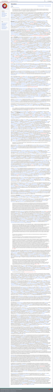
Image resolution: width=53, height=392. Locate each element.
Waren (40, 59)
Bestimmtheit (14, 68)
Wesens (22, 45)
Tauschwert (26, 27)
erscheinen (35, 191)
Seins (44, 165)
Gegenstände (35, 293)
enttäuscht (45, 158)
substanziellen (23, 219)
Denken (17, 28)
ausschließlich (23, 174)
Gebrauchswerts (20, 27)
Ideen (16, 379)
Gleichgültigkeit (31, 47)
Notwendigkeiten (16, 33)
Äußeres (22, 15)
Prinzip (48, 339)
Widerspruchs (13, 14)
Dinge (20, 279)
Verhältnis (18, 51)
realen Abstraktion (32, 180)
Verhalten (32, 54)
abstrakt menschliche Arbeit (15, 86)
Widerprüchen (31, 76)
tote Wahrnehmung (37, 96)
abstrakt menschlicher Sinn (23, 86)
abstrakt (39, 52)
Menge (12, 148)
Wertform (32, 17)
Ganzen (49, 46)
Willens (34, 270)
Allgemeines (23, 71)
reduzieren (15, 168)
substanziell (27, 184)
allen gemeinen (13, 18)
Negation (16, 127)
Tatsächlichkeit (47, 96)
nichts (42, 88)
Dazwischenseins (40, 43)
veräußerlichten (33, 67)
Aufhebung (37, 151)
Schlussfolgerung (20, 58)
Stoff (38, 277)
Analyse (39, 114)
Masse (37, 53)
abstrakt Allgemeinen (22, 185)
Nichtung (21, 26)
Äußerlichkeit (40, 45)
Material (45, 14)
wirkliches (26, 18)
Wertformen (35, 61)
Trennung (12, 52)
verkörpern (38, 33)
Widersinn (25, 73)
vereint (32, 14)
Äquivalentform (18, 59)
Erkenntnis (31, 104)
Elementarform (39, 48)
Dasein (30, 27)
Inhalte (47, 32)
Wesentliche (30, 182)
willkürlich (40, 276)
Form (40, 15)
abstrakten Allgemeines (44, 314)
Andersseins (44, 15)
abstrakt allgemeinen (46, 58)
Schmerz (26, 104)
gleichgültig (12, 283)
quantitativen (23, 126)
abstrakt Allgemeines (23, 68)
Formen (33, 116)
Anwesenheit (14, 85)
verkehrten (40, 323)
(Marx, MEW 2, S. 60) (31, 109)
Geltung (41, 44)
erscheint (28, 22)
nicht (42, 183)
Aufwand (22, 156)
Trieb (18, 16)
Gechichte (30, 115)
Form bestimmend (38, 268)
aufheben (12, 332)
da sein (17, 95)
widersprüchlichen (39, 20)
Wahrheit (34, 25)
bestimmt (44, 51)
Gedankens (33, 30)
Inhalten (16, 40)
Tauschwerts (44, 200)
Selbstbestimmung (31, 343)
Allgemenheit (28, 30)
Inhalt (26, 21)
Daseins (17, 23)
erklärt (41, 113)
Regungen (19, 32)
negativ (27, 320)
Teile (45, 46)
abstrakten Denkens (44, 133)
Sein (24, 120)
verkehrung (34, 26)
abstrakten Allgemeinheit (21, 105)
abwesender (25, 42)
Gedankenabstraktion (35, 28)
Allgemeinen (23, 60)
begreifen (33, 115)
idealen (41, 178)
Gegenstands (44, 114)
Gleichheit (25, 309)
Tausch (14, 318)
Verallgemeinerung (26, 55)
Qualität (16, 53)
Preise (39, 61)
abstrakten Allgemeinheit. (34, 88)
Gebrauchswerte (16, 62)
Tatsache (39, 83)
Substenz (35, 21)
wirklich (36, 52)
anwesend (38, 285)
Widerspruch (12, 16)
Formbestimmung (26, 24)
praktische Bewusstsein (23, 344)
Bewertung (23, 376)
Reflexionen (41, 309)
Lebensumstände (13, 95)
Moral (17, 313)
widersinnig (43, 128)
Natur (40, 153)
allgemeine (27, 105)
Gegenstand (21, 179)
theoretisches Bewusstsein (34, 325)
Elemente (20, 47)
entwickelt (23, 265)
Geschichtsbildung (39, 349)
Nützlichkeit (12, 270)
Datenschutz (2, 390)
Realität (22, 288)
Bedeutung (38, 18)
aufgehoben (22, 166)
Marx (50, 182)
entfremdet (21, 221)
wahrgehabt (43, 179)
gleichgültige (12, 60)
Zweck (21, 276)
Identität (21, 14)
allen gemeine (31, 21)
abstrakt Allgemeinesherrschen (32, 150)
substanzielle (14, 20)
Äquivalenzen (17, 61)
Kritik (14, 112)
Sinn (43, 72)
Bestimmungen (30, 59)
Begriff (23, 64)
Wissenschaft (22, 114)
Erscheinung (32, 158)
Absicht (27, 94)
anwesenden (29, 82)
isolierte (17, 100)
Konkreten (24, 384)
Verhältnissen (44, 20)
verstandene (34, 112)
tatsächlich (14, 125)
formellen (12, 15)
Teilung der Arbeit (39, 99)
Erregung (35, 33)
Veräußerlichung (27, 64)
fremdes (24, 83)
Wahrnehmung (37, 135)
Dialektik (26, 78)
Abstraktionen (17, 7)
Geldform (44, 60)
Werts (33, 27)
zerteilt (15, 99)
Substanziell (38, 152)
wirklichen (26, 45)
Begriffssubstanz (34, 85)
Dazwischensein (19, 73)
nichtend (25, 330)
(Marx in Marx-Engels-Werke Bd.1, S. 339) (30, 271)
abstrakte (29, 54)
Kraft (43, 34)
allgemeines (21, 88)
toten (25, 96)
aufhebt (25, 16)
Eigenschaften (21, 132)
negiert (44, 25)
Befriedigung (46, 265)
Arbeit (15, 156)
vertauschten (42, 116)
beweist (13, 116)
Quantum (43, 147)
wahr (43, 117)
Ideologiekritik (46, 30)
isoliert (41, 46)
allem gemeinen (34, 65)
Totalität (47, 47)
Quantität (14, 43)
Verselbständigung (46, 18)
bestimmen (20, 62)
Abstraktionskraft (21, 17)
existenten (31, 83)
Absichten (18, 65)
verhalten (40, 196)
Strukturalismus (13, 117)
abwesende (33, 57)
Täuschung (21, 18)
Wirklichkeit (22, 16)
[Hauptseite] (5, 6)
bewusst (22, 325)
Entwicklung (12, 185)
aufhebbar (27, 111)
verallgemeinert (15, 48)
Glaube (16, 361)
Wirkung (17, 20)
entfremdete (31, 384)
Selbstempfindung (13, 74)
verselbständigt (26, 48)
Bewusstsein (43, 137)
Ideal (41, 373)
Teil (25, 197)
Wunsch (31, 312)
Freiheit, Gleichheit (26, 374)
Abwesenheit (32, 151)
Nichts (50, 25)
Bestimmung (35, 43)
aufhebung (46, 24)
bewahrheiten (24, 364)
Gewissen (12, 322)
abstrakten (12, 33)
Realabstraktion (40, 93)
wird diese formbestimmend (15, 34)
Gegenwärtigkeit (30, 79)
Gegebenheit (38, 341)
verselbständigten (30, 34)
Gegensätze (45, 13)
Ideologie (30, 124)
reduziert (23, 23)
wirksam (26, 192)
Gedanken (47, 378)
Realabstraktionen (13, 31)
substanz (34, 214)
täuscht (30, 317)
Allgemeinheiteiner (34, 184)
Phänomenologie (39, 117)
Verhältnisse (29, 49)
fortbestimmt (16, 252)
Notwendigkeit (34, 127)
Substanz (29, 14)
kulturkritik (5, 1)
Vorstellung (12, 310)
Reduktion (12, 32)
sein (13, 184)
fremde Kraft (35, 220)
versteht (50, 115)
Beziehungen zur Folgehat (18, 122)
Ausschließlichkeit (13, 175)
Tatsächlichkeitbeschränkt (37, 120)
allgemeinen (26, 59)
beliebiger (14, 49)
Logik (17, 104)
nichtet (34, 29)
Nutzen (17, 270)
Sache (11, 163)
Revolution (48, 349)
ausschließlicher (35, 169)
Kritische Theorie (17, 116)
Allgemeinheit (13, 121)
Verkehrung (39, 56)
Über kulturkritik (7, 390)
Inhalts (46, 267)
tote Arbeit (32, 96)
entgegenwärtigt (17, 64)
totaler (23, 49)
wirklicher (31, 163)
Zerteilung (12, 64)
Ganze (15, 65)
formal (13, 111)
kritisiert (35, 255)
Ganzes (44, 127)
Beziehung (39, 23)
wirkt (19, 151)
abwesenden (36, 63)
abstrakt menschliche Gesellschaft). (32, 86)
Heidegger (37, 357)
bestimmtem (47, 275)
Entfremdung (48, 84)
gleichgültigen (19, 45)
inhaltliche (32, 23)
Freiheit (23, 309)
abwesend (28, 19)
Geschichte (23, 89)
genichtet (13, 25)
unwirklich (22, 192)
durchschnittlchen (38, 147)
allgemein (38, 60)
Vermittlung (37, 54)
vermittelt (35, 283)
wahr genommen (16, 72)
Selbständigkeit (13, 83)
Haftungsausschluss (13, 390)
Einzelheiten (42, 64)
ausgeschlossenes (13, 82)
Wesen (28, 15)
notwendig (44, 153)
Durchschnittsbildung (32, 380)
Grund (47, 150)
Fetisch (16, 19)
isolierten (22, 57)
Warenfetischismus (32, 288)
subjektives (48, 28)
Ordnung (16, 131)
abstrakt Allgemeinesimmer (15, 165)
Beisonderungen (42, 366)
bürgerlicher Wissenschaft (14, 137)
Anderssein (40, 26)
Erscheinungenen (13, 157)
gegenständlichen (13, 23)
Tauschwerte (44, 16)
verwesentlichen (41, 197)
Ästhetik (41, 155)
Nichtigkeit (47, 256)
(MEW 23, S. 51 (37, 209)
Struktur (39, 100)
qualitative (16, 169)
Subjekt (30, 316)
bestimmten (46, 71)
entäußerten (21, 46)
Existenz (41, 105)
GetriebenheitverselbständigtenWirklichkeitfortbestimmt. (40, 35)
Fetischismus (14, 346)
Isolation (39, 95)
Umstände (39, 94)
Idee (45, 373)
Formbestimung (16, 56)
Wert (34, 16)
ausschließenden (24, 77)
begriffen (47, 115)
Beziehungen (19, 43)
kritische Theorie (26, 134)
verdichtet (39, 42)
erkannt (12, 158)
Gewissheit (16, 126)
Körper (29, 193)
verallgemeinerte (13, 67)
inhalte (23, 54)
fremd (32, 267)
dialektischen (21, 115)
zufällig (46, 276)
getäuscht (27, 324)
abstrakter (44, 48)
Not (42, 32)
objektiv (34, 280)
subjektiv (30, 280)
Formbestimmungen (32, 121)
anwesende (44, 57)
